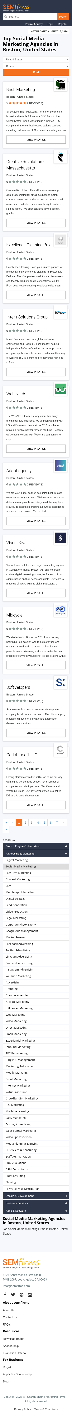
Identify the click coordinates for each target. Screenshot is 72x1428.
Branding (12, 989)
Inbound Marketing (18, 1047)
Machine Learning (17, 1111)
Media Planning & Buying (22, 1143)
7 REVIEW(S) (35, 103)
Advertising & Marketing (20, 853)
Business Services (17, 1203)
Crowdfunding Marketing (22, 1098)
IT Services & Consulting (21, 1150)
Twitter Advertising (18, 950)
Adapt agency (18, 470)
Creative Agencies (17, 995)
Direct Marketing (16, 1027)
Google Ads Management (22, 931)
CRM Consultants (17, 1169)
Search (63, 16)
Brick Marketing (20, 89)
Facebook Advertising (19, 944)
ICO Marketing (15, 1105)
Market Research (16, 937)
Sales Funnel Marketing (21, 1130)
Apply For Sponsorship (17, 1374)
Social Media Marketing (21, 866)
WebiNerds (16, 393)
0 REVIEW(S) (35, 181)
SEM (8, 886)
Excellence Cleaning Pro (28, 244)
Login (50, 24)
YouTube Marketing (18, 976)
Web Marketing (15, 1014)
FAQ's (7, 1324)
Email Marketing (16, 1034)
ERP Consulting (15, 1176)
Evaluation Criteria (14, 1353)
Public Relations (16, 1163)
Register (62, 24)
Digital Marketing (17, 860)
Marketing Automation (20, 1066)
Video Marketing (16, 1021)
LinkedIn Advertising (19, 956)
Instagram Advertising (20, 969)
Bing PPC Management (20, 1060)
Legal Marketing (16, 918)
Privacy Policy (22, 1409)
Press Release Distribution (23, 1189)
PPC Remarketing (17, 1053)
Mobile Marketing (17, 1072)
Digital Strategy (15, 898)
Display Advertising (18, 1124)
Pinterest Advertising (19, 963)
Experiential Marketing (20, 1040)
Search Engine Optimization (23, 846)
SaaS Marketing (16, 1118)
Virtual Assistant (16, 1092)
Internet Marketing (18, 1085)
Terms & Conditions (46, 1409)
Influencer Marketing (19, 1008)
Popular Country (34, 24)
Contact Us (10, 1317)
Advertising (13, 982)
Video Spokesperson (19, 1137)
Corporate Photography (21, 924)
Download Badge (13, 1338)
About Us (9, 1310)
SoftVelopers (18, 687)
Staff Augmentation (18, 1156)
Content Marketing (18, 879)
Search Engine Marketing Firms (46, 1396)
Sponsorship (11, 1346)
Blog (5, 1381)
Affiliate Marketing (17, 1002)
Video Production (17, 911)
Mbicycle (14, 615)
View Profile (36, 139)
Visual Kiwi (16, 542)
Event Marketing (16, 1079)
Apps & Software (16, 1210)
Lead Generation (16, 905)
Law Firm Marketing (18, 873)
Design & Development (20, 1195)
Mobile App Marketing (20, 892)
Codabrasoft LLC (21, 754)
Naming (11, 1182)
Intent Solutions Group (27, 317)
